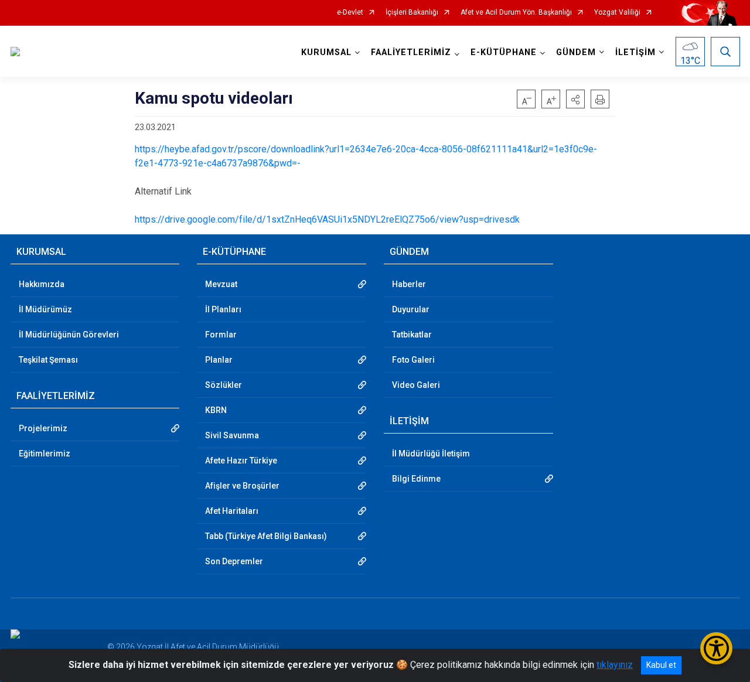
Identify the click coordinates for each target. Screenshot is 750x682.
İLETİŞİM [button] (635, 52)
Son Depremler (234, 561)
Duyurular (410, 309)
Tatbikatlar (412, 334)
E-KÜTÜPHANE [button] (504, 52)
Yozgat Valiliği (617, 12)
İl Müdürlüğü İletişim (431, 453)
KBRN (216, 410)
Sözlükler (223, 385)
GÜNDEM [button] (576, 52)
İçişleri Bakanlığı (412, 12)
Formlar (221, 334)
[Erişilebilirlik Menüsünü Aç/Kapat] (716, 648)
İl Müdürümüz (45, 309)
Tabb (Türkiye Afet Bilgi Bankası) (266, 536)
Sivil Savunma (232, 435)
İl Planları (223, 309)
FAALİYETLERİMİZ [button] (411, 52)
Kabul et (661, 665)
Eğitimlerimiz (44, 453)
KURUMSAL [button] (326, 52)
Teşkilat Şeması (48, 359)
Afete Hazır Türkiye (241, 460)
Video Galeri (416, 385)
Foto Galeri (413, 359)
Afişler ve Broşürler (242, 485)
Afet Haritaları (231, 511)
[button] (575, 99)
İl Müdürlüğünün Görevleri (69, 334)
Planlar (219, 359)
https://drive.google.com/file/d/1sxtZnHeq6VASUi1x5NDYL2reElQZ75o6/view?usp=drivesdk (327, 219)
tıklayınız (614, 664)
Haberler (409, 284)
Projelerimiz (43, 428)
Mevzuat (221, 284)
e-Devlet (350, 12)
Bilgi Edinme (416, 478)
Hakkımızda (41, 284)
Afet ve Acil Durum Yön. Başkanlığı (516, 12)
